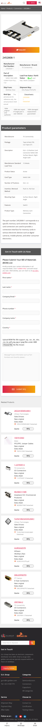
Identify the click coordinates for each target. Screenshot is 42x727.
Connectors (18, 8)
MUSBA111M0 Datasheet (25, 505)
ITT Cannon (18, 578)
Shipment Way (6, 703)
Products (10, 8)
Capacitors (26, 687)
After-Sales (5, 710)
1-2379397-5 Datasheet (25, 478)
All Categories (27, 691)
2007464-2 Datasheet (24, 615)
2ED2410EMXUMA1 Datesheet (27, 424)
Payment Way (6, 706)
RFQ (28, 429)
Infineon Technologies (21, 414)
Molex (16, 441)
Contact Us (26, 703)
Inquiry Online (8, 668)
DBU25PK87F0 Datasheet (25, 588)
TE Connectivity (27, 67)
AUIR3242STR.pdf (23, 561)
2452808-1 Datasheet (25, 99)
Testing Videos (28, 710)
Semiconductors (28, 680)
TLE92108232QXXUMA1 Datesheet (25, 533)
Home (3, 8)
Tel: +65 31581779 (8, 684)
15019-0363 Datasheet (24, 451)
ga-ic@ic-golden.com (9, 680)
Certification (27, 706)
